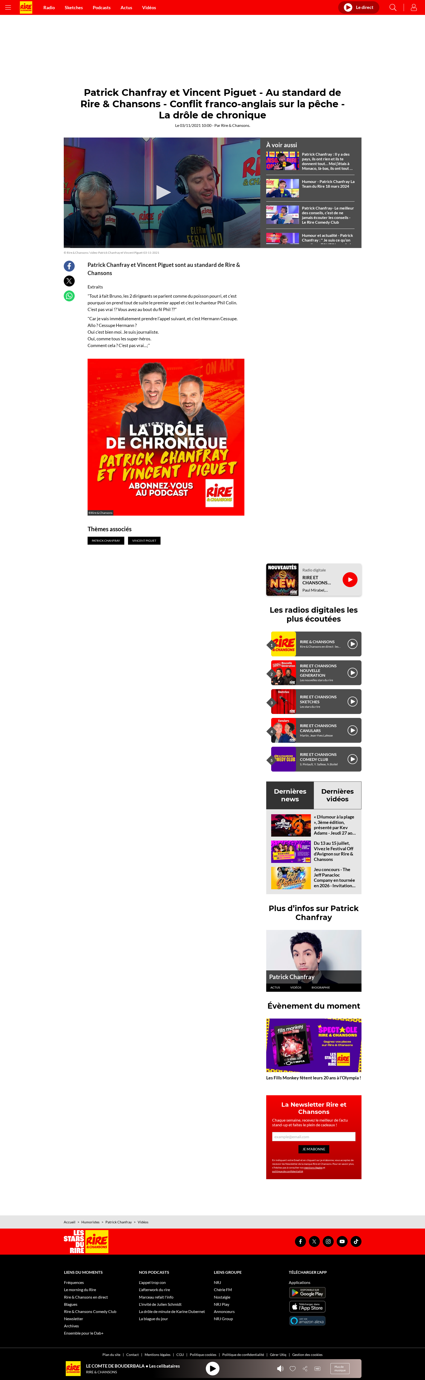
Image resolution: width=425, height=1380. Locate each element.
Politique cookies (203, 1354)
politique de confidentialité (287, 1171)
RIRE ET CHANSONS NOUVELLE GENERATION (318, 670)
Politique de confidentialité (243, 1354)
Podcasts (102, 7)
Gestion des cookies (307, 1354)
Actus (126, 7)
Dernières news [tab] (290, 795)
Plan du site (111, 1354)
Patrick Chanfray (292, 976)
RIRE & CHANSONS (317, 641)
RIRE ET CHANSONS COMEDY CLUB (318, 756)
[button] (162, 192)
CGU (180, 1354)
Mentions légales (157, 1354)
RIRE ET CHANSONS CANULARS (318, 728)
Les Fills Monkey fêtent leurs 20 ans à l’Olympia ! (313, 1077)
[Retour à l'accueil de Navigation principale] (26, 7)
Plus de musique (340, 1368)
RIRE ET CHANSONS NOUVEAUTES (317, 580)
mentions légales (313, 1167)
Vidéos (149, 7)
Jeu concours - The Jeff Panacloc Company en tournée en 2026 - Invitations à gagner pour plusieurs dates (334, 883)
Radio (49, 7)
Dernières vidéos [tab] (337, 795)
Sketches (74, 7)
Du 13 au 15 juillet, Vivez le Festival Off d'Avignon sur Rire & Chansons (333, 851)
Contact (132, 1354)
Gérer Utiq (278, 1354)
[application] (162, 193)
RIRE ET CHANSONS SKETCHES (318, 699)
